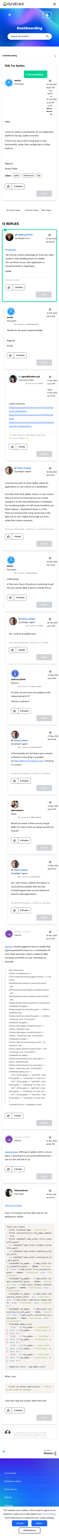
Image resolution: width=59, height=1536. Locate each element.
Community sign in (47, 15)
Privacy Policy (48, 1514)
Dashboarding (10, 55)
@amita (12, 249)
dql (38, 175)
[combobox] (29, 36)
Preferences (29, 1530)
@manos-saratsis (13, 1205)
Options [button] (55, 56)
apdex (16, 175)
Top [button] (4, 1451)
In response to (27, 324)
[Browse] (11, 14)
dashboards (28, 175)
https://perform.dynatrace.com (28, 761)
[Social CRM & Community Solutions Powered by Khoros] (50, 1452)
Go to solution (35, 74)
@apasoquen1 (11, 1152)
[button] (20, 1523)
